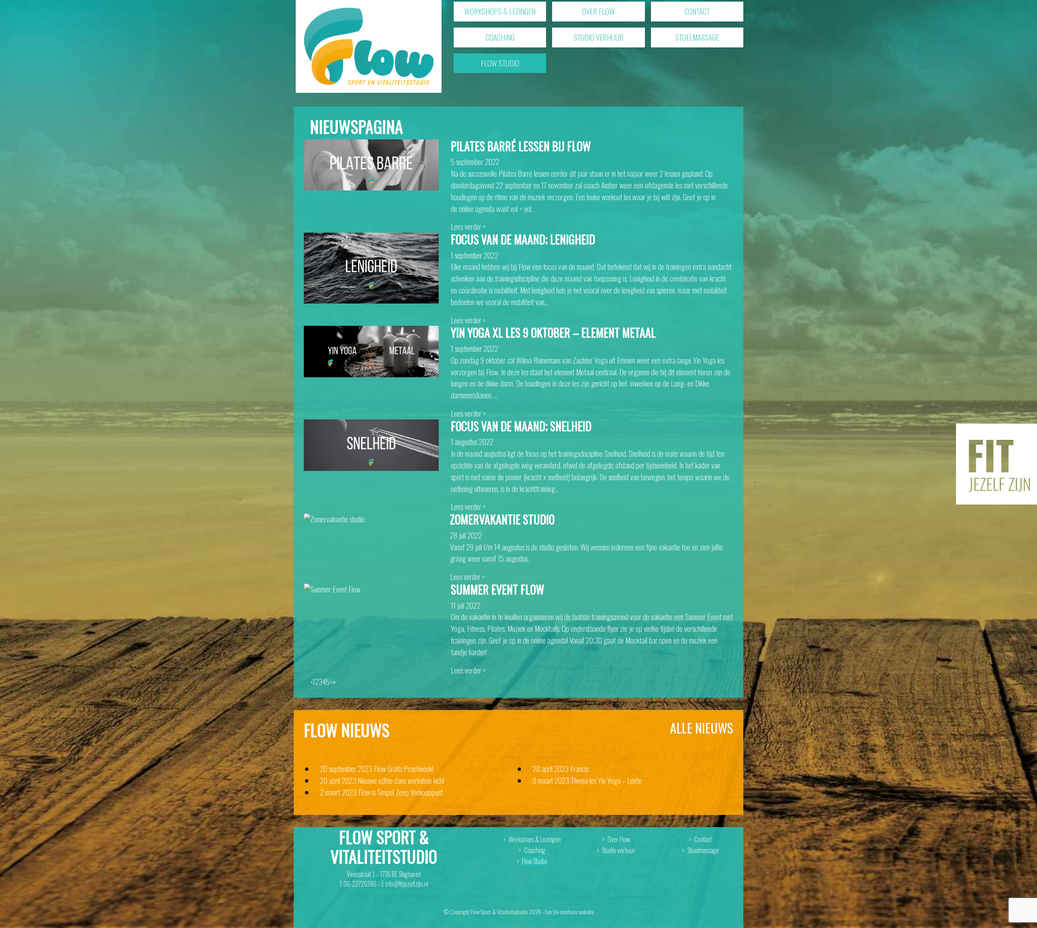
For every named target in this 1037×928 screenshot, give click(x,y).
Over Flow (598, 11)
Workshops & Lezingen (500, 11)
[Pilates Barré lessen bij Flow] (371, 164)
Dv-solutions (565, 911)
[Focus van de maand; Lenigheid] (371, 267)
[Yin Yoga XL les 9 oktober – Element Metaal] (371, 350)
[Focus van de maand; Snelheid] (371, 444)
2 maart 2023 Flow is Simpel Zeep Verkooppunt (381, 792)
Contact (697, 11)
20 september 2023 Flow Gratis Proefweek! (376, 768)
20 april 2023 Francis (561, 768)
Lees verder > (468, 226)
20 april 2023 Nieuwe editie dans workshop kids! (382, 780)
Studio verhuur (598, 37)
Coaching (500, 37)
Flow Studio (500, 63)
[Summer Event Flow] (332, 588)
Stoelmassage (697, 37)
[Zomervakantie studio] (334, 518)
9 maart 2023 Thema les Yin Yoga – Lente (587, 780)
